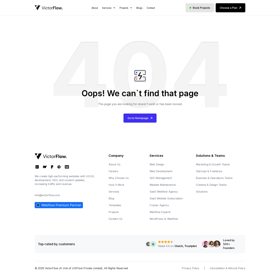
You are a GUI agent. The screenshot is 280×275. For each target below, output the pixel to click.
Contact (151, 7)
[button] (108, 12)
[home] (49, 7)
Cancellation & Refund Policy (227, 268)
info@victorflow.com (47, 195)
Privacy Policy (190, 268)
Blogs (139, 7)
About (95, 7)
